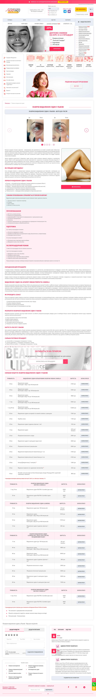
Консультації (82, 54)
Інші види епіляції (83, 29)
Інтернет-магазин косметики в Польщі (13, 61)
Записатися (81, 9)
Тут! (77, 86)
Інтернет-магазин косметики (13, 93)
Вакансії (8, 90)
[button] (38, 50)
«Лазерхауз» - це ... (68, 23)
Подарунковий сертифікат (12, 68)
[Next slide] (86, 130)
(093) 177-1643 (67, 9)
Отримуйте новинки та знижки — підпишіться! (41, 686)
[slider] (35, 130)
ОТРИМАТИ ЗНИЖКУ (63, 1)
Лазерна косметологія (84, 31)
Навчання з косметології (12, 87)
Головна (10, 20)
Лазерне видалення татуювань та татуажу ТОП (35, 666)
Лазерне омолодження (14, 665)
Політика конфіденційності (9, 688)
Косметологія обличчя (84, 38)
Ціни (24, 20)
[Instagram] (76, 687)
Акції (39, 20)
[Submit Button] (91, 14)
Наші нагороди (10, 71)
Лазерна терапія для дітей (85, 33)
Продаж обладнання (11, 57)
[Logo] (14, 11)
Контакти (67, 20)
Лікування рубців (84, 50)
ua (90, 9)
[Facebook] (68, 687)
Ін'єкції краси (82, 37)
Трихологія (81, 44)
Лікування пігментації (84, 46)
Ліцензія (8, 74)
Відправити (49, 689)
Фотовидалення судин (33, 669)
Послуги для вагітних (84, 35)
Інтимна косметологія (84, 48)
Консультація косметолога (12, 65)
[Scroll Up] (48, 693)
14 (53, 144)
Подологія (82, 53)
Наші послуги (85, 22)
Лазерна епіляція (84, 27)
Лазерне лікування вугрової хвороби (15, 670)
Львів (50, 8)
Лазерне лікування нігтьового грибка (35, 674)
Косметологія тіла (83, 40)
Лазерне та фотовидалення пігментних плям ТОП (15, 678)
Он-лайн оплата (10, 80)
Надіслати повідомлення (35, 652)
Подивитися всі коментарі (71, 677)
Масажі (80, 42)
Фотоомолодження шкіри (15, 673)
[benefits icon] (30, 58)
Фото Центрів (9, 77)
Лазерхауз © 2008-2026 (8, 687)
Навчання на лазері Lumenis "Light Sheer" (13, 84)
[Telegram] (84, 688)
